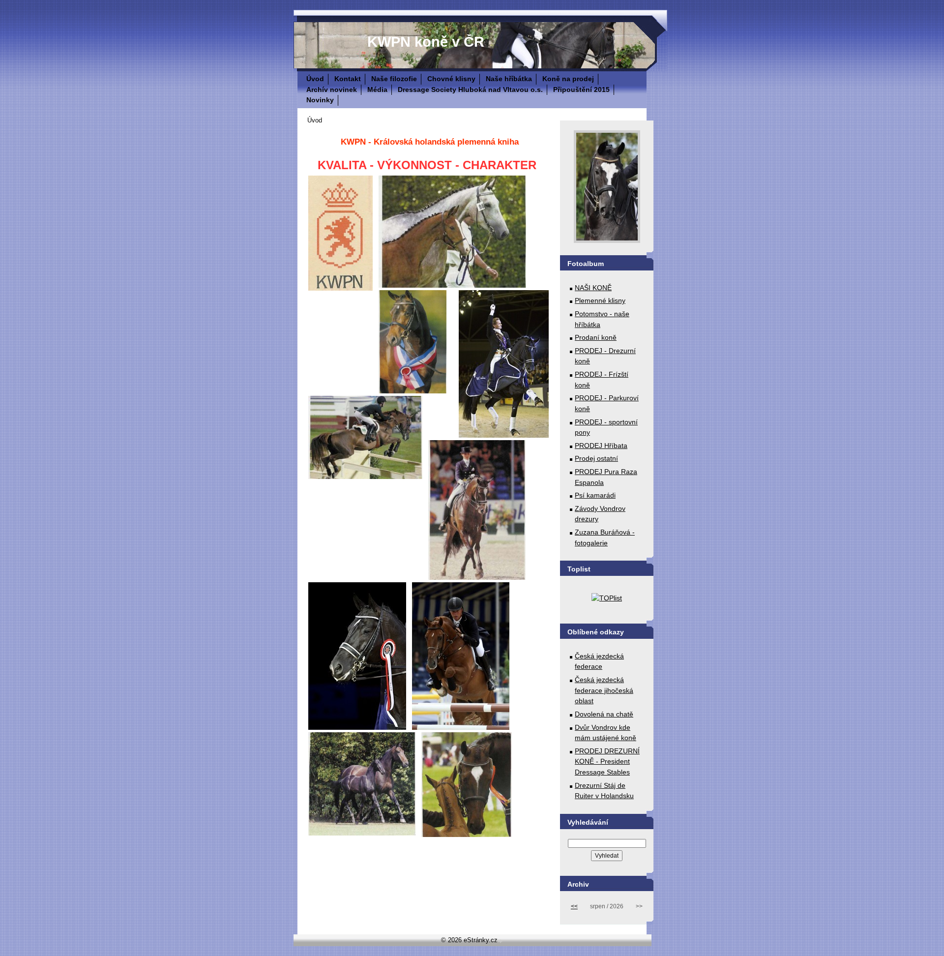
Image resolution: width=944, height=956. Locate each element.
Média (377, 89)
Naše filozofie (394, 79)
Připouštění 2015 (581, 89)
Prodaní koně (596, 337)
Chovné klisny (451, 79)
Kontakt (347, 79)
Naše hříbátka (509, 79)
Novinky (320, 100)
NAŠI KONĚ (593, 288)
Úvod (315, 79)
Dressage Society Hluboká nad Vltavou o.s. (470, 89)
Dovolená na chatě (604, 714)
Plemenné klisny (600, 300)
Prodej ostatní (596, 458)
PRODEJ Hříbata (601, 445)
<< (574, 906)
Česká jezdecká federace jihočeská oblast (604, 690)
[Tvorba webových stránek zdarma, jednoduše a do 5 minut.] (501, 941)
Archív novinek (331, 89)
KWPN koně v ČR (425, 42)
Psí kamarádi (595, 495)
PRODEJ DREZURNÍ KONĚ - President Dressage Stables (607, 761)
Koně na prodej (568, 79)
